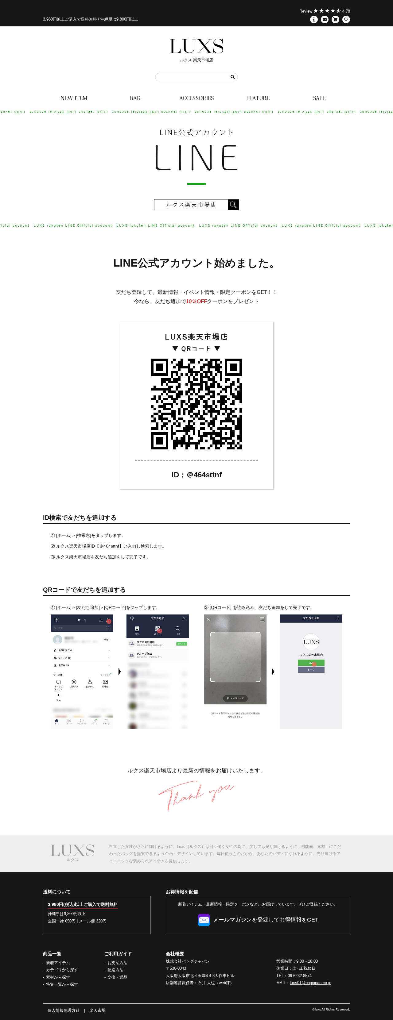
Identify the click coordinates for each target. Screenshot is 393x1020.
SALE (319, 98)
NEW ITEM (73, 98)
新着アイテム (58, 962)
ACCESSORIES (196, 98)
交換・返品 (117, 977)
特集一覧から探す (62, 984)
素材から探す (58, 977)
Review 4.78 (324, 11)
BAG (135, 98)
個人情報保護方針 (64, 1010)
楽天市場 (98, 1010)
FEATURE (258, 98)
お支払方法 (117, 962)
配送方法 (115, 970)
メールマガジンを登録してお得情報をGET (265, 920)
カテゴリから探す (62, 970)
